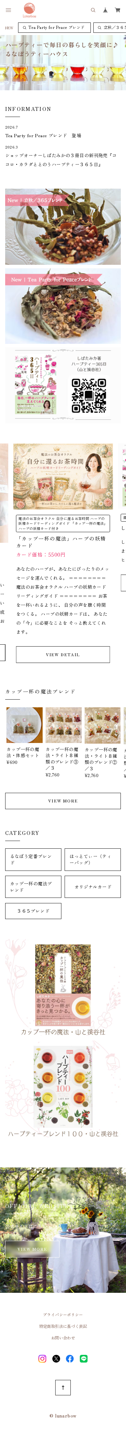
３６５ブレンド (33, 911)
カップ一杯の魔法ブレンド (31, 886)
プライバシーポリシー (63, 1315)
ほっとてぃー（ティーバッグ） (90, 859)
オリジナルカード (92, 886)
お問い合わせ (63, 1338)
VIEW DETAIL (63, 654)
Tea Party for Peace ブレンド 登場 (43, 135)
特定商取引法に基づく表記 (63, 1326)
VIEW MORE (63, 801)
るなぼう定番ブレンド (31, 859)
